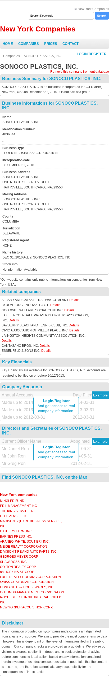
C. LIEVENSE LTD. (13, 516)
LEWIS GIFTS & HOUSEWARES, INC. (27, 587)
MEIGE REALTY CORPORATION (23, 546)
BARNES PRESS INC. (16, 536)
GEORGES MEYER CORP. (19, 556)
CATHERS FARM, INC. (16, 531)
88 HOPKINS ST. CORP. (17, 572)
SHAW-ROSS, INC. (14, 562)
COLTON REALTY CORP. (18, 567)
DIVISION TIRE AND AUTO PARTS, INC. (28, 551)
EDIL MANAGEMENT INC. (19, 506)
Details (74, 300)
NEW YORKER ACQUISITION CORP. (26, 607)
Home (8, 44)
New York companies (19, 494)
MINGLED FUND (12, 501)
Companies (28, 44)
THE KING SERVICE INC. (18, 511)
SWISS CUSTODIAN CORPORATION (27, 582)
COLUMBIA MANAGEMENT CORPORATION (32, 592)
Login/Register (91, 54)
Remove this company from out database (79, 71)
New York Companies (93, 9)
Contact (70, 44)
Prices (50, 44)
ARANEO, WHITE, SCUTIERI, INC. (24, 541)
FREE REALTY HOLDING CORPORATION (30, 577)
